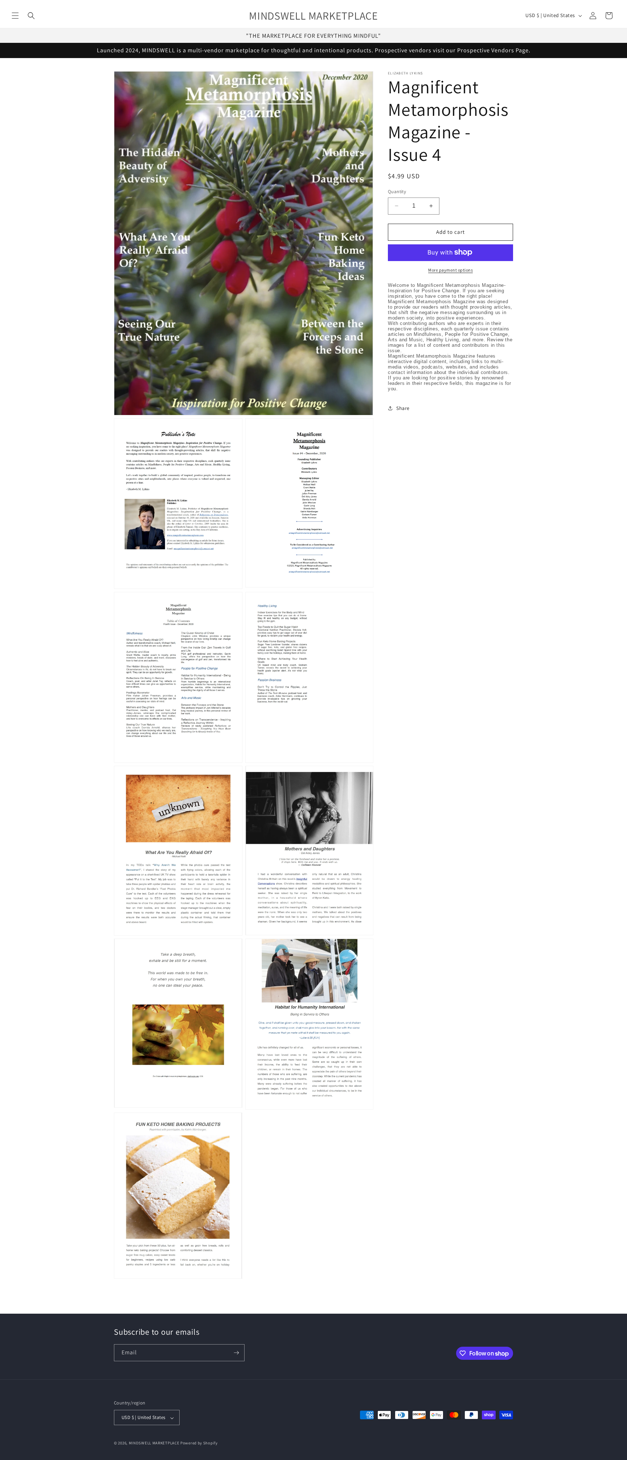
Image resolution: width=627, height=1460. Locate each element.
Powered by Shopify (199, 1443)
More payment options (450, 269)
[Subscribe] (236, 1352)
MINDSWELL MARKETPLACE (154, 1443)
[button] (15, 16)
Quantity (397, 191)
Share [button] (403, 408)
